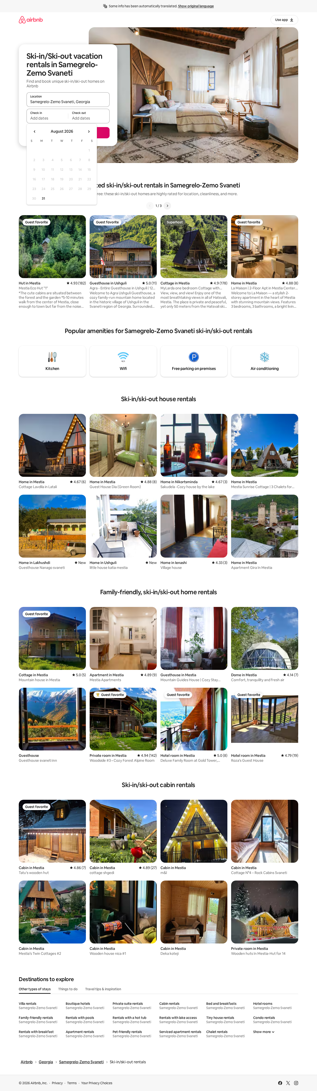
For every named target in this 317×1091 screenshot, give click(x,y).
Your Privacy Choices (96, 1083)
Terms (72, 1083)
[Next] (167, 206)
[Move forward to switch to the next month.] (88, 131)
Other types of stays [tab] (35, 989)
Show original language (196, 6)
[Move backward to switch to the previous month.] (34, 131)
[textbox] (47, 118)
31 (43, 198)
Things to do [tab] (68, 989)
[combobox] (68, 102)
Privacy (57, 1083)
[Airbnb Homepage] (31, 19)
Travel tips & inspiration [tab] (103, 989)
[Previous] (150, 206)
